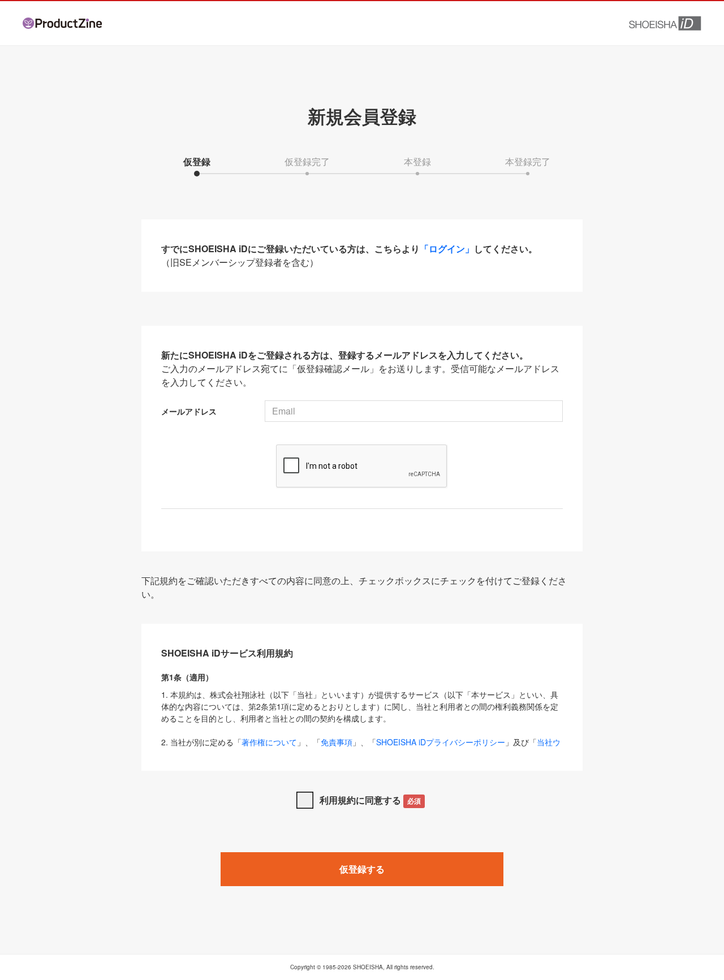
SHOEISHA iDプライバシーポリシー (440, 742)
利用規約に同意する (370, 799)
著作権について (269, 742)
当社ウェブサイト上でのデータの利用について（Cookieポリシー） (361, 747)
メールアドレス (189, 411)
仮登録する (362, 868)
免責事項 (336, 742)
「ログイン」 (447, 248)
